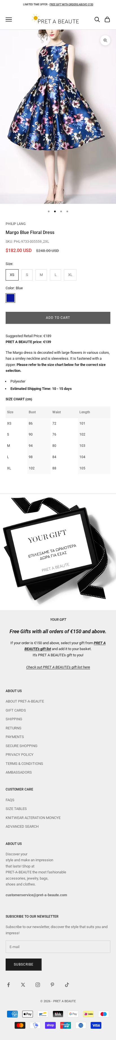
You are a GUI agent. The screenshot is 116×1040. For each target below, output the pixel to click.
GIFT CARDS (16, 710)
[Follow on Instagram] (38, 985)
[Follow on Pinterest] (52, 985)
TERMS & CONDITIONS (24, 763)
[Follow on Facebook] (8, 985)
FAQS (10, 800)
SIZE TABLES (16, 809)
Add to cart (58, 318)
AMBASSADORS (19, 772)
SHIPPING (14, 719)
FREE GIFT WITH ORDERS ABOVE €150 (71, 4)
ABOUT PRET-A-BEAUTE (25, 701)
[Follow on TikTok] (67, 985)
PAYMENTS (15, 737)
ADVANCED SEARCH (22, 826)
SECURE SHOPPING (21, 746)
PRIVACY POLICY (20, 754)
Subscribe (24, 964)
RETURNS (13, 728)
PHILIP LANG (16, 224)
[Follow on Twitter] (23, 985)
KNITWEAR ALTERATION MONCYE (33, 818)
